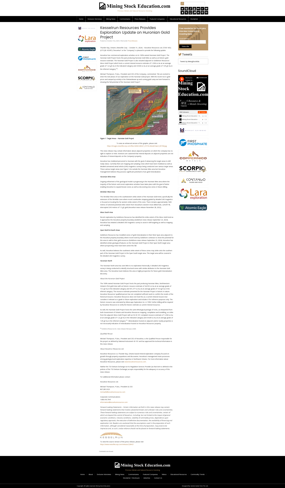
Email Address (185, 39)
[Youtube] (194, 10)
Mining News (110, 19)
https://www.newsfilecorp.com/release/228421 (117, 444)
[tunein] (194, 14)
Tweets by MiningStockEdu (189, 61)
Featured (157, 19)
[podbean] (202, 14)
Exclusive (95, 19)
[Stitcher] (198, 10)
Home (81, 19)
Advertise (147, 478)
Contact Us (158, 478)
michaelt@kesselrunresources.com (112, 392)
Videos (164, 474)
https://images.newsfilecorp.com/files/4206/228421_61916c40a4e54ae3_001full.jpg (137, 146)
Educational (178, 19)
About (91, 474)
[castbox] (198, 14)
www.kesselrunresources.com (135, 362)
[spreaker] (182, 14)
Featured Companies (150, 474)
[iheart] (206, 10)
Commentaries (125, 19)
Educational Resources (178, 474)
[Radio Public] (186, 10)
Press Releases (140, 19)
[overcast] (190, 14)
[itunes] (190, 10)
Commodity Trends (198, 474)
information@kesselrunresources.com (114, 402)
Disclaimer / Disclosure (131, 478)
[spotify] (206, 14)
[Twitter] (182, 10)
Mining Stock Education (103, 486)
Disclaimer (194, 19)
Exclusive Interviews (104, 474)
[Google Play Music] (202, 10)
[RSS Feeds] (186, 14)
